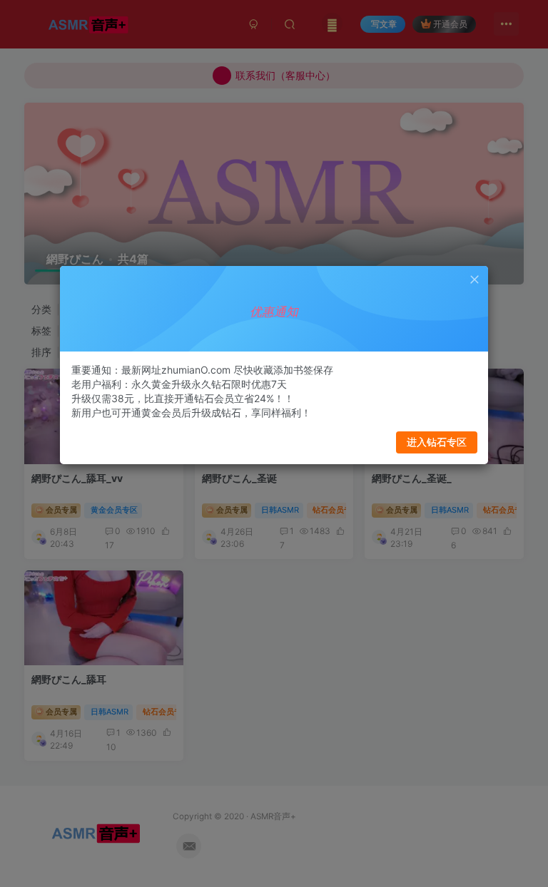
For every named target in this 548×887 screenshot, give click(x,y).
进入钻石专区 (437, 442)
